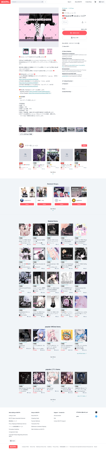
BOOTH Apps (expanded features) (17, 418)
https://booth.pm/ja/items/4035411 (28, 86)
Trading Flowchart (68, 81)
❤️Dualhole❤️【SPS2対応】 (24, 165)
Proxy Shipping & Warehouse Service (17, 423)
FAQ (55, 418)
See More (53, 208)
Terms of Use (32, 446)
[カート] (75, 13)
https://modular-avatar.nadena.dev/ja (39, 91)
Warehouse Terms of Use (41, 446)
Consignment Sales (13, 432)
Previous (20, 27)
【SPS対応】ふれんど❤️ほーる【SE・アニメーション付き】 (66, 165)
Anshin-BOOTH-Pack (73, 65)
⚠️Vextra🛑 (77, 164)
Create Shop (89, 1)
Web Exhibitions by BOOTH (37, 429)
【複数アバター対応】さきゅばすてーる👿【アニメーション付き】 (39, 165)
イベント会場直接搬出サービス (16, 426)
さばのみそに (27, 200)
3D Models (64, 8)
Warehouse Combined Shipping (38, 426)
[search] (42, 2)
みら (60, 200)
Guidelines (49, 446)
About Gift (66, 46)
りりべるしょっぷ (31, 145)
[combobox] (27, 2)
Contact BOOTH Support (60, 421)
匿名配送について (13, 421)
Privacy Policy (56, 446)
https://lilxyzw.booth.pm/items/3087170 (39, 93)
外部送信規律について (64, 446)
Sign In (69, 1)
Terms (63, 88)
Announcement (57, 415)
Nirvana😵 (49, 164)
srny (43, 200)
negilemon (79, 200)
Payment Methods (35, 421)
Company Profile (25, 446)
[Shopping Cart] (95, 2)
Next (57, 27)
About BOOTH (78, 1)
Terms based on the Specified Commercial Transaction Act (81, 446)
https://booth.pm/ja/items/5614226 (28, 79)
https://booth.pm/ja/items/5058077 (28, 83)
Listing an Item (12, 415)
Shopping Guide (35, 418)
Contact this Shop (66, 91)
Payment (66, 83)
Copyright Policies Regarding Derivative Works (18, 435)
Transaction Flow (35, 423)
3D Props (71, 8)
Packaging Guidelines (14, 429)
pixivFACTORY (65, 76)
